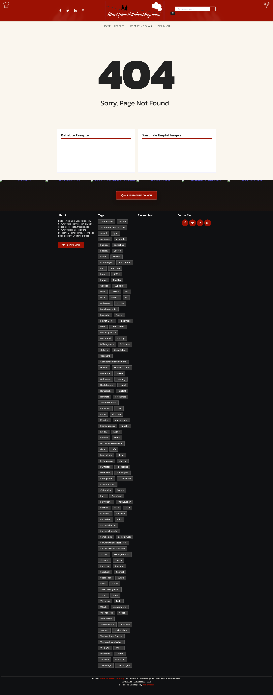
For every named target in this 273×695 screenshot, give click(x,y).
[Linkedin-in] (75, 10)
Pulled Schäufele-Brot (194, 158)
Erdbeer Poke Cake (77, 160)
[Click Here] (172, 13)
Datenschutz (139, 681)
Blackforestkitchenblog (112, 678)
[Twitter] (67, 10)
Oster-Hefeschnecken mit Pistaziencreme (114, 157)
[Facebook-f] (60, 10)
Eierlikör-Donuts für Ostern (157, 158)
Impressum (127, 681)
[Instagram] (82, 10)
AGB (149, 681)
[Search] (213, 9)
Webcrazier (148, 684)
